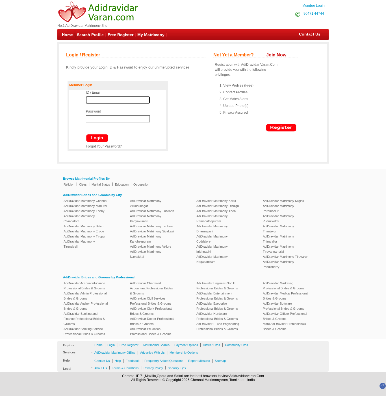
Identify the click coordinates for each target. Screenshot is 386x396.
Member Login (313, 6)
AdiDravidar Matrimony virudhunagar (145, 203)
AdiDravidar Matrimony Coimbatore (79, 218)
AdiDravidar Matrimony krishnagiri (212, 249)
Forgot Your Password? (104, 146)
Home (67, 34)
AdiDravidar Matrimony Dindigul (217, 206)
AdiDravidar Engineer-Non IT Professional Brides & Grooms (217, 285)
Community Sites (236, 345)
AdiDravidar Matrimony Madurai (85, 206)
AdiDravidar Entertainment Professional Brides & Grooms (217, 296)
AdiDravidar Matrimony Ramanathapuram (212, 218)
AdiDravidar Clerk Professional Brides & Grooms (151, 311)
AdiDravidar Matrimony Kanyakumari (145, 218)
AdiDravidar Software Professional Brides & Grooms (283, 306)
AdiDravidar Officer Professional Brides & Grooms (285, 316)
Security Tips (177, 368)
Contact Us (306, 34)
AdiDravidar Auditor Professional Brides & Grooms (86, 306)
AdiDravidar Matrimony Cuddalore (212, 239)
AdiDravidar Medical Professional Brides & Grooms (285, 296)
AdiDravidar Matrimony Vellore (150, 246)
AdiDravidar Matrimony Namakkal (145, 254)
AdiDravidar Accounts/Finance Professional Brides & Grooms (84, 285)
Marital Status (101, 184)
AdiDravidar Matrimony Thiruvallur (278, 239)
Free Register (120, 34)
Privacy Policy (153, 368)
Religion (69, 184)
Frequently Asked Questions (163, 360)
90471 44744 (313, 14)
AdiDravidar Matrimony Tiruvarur (285, 256)
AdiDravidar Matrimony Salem (84, 226)
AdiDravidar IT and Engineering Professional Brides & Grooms (217, 326)
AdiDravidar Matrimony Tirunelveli (79, 244)
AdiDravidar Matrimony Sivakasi (152, 231)
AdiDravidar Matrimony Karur (216, 201)
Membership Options (184, 352)
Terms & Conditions (125, 368)
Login (111, 345)
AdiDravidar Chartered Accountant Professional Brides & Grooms (151, 288)
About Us (100, 368)
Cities (83, 184)
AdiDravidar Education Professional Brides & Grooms (151, 331)
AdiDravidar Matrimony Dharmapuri (212, 229)
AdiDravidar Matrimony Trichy (84, 211)
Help (118, 360)
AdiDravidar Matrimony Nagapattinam (212, 259)
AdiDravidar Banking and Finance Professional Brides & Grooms (84, 318)
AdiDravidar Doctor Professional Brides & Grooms (152, 321)
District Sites (211, 345)
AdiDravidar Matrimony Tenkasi (151, 226)
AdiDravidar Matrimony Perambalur (278, 208)
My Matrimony (150, 34)
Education (122, 184)
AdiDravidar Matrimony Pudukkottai (278, 218)
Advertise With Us (152, 352)
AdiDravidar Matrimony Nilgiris (283, 201)
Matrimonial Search (156, 345)
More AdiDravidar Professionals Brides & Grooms (284, 326)
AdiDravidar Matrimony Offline (114, 352)
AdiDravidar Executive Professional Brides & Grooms (217, 306)
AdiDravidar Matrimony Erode (84, 231)
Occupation (141, 184)
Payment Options (186, 345)
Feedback (133, 360)
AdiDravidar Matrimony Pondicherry (278, 264)
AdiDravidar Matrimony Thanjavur (278, 229)
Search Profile (90, 34)
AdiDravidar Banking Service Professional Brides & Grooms (84, 331)
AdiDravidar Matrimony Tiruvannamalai (278, 249)
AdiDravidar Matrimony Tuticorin (152, 211)
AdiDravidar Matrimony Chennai (85, 201)
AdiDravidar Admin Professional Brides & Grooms (85, 296)
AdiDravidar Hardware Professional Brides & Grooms (217, 316)
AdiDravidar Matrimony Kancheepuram (145, 239)
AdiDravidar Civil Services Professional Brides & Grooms (151, 301)
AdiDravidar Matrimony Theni (216, 211)
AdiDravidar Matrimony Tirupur (85, 236)
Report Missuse (199, 360)
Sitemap (220, 360)
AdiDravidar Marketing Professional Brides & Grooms (283, 285)
